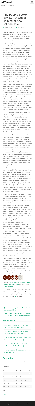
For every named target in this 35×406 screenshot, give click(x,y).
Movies (27, 292)
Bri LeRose (7, 289)
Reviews (14, 294)
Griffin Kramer (6, 292)
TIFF (29, 294)
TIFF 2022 (5, 296)
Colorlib (16, 404)
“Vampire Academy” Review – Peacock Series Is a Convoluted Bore (17, 309)
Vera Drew (11, 296)
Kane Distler (14, 292)
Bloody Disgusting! (8, 287)
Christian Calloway (16, 289)
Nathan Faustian (7, 294)
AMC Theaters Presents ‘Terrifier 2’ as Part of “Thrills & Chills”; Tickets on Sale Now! (18, 314)
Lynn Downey (21, 292)
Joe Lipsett (21, 27)
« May (4, 394)
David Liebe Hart (25, 289)
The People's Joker (22, 294)
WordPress (27, 404)
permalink (19, 296)
